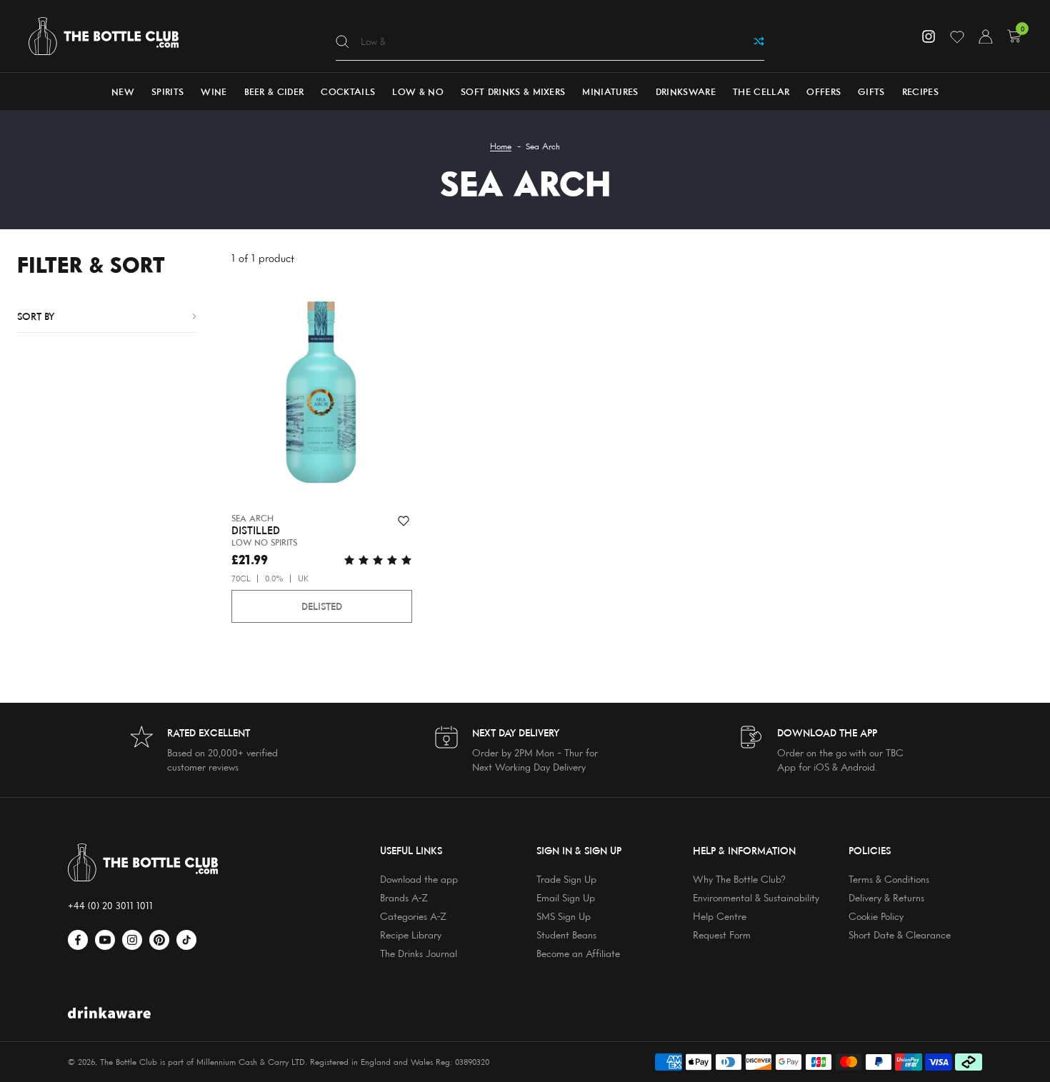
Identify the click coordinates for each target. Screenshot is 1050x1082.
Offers (823, 91)
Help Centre (719, 916)
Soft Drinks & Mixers (513, 91)
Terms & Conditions (889, 879)
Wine (213, 91)
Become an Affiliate (578, 953)
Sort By (35, 316)
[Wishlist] (957, 36)
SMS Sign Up (563, 916)
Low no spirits (264, 542)
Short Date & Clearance (900, 934)
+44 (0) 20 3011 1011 (110, 905)
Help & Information (744, 850)
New (122, 91)
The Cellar (761, 91)
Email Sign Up (565, 897)
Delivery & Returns (886, 897)
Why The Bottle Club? (739, 879)
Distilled (255, 530)
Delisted (321, 606)
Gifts (871, 91)
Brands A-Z (404, 897)
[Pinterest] (159, 940)
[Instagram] (928, 36)
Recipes (920, 91)
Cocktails (348, 91)
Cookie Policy (876, 916)
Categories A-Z (413, 916)
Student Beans (566, 934)
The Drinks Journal (418, 953)
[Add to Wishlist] (403, 521)
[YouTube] (105, 940)
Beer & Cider (274, 91)
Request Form (722, 934)
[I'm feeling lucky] (759, 41)
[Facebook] (78, 940)
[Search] (342, 41)
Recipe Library (410, 934)
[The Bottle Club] (104, 36)
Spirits (167, 91)
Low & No (418, 91)
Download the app (419, 879)
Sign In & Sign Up (578, 850)
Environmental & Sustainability (756, 897)
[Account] (986, 36)
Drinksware (686, 91)
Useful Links (411, 850)
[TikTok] (186, 940)
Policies (870, 850)
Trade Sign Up (566, 879)
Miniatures (610, 91)
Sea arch (252, 518)
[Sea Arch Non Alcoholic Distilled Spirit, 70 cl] (321, 394)
